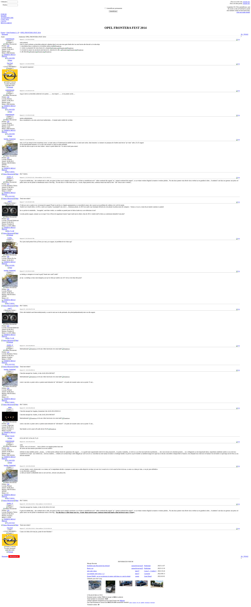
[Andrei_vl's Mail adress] (16, 198)
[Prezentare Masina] (10, 58)
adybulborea (147, 602)
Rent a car (90, 568)
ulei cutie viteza (92, 571)
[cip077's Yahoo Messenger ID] (7, 233)
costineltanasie (9, 39)
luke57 (137, 571)
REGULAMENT (6, 23)
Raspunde (5, 34)
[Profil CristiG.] (10, 253)
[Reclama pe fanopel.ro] (10, 80)
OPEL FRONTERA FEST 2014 (30, 32)
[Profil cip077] (10, 215)
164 (8, 158)
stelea (10, 407)
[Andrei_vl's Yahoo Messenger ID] (7, 198)
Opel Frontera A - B (12, 32)
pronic (137, 576)
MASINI (3, 16)
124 (8, 184)
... (243, 34)
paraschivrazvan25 (137, 566)
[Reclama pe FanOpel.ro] (10, 87)
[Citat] (238, 39)
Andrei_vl (10, 177)
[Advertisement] (55, 75)
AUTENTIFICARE (7, 18)
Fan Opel (10, 63)
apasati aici (246, 2)
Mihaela (122, 600)
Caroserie (147, 573)
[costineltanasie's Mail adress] (10, 60)
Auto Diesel (148, 576)
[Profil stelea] (10, 420)
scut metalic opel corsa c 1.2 (95, 573)
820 (8, 219)
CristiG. (9, 238)
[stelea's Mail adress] (10, 438)
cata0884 (142, 602)
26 (241, 34)
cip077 (10, 201)
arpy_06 (138, 602)
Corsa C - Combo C (150, 571)
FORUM (3, 14)
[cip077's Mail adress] (16, 233)
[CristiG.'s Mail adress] (10, 268)
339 (8, 46)
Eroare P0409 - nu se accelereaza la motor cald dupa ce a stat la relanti (108, 576)
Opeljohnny (152, 602)
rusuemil (134, 602)
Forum (3, 32)
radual (130, 602)
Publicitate (147, 566)
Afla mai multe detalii (243, 12)
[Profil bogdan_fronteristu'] (10, 154)
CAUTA (3, 21)
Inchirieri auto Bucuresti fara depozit (98, 566)
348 (8, 423)
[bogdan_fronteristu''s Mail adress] (16, 174)
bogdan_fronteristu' (10, 139)
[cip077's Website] (10, 235)
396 (8, 256)
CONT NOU (5, 19)
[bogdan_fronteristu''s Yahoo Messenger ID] (7, 174)
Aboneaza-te (14, 556)
